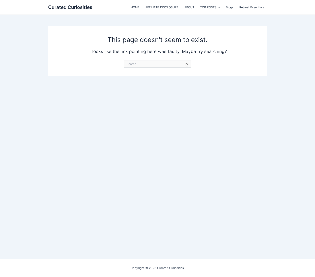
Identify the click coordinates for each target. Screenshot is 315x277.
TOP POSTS (208, 7)
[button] (218, 7)
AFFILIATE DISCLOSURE (161, 7)
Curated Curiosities (70, 7)
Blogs (230, 7)
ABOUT (189, 7)
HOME (135, 7)
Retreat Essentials (251, 7)
